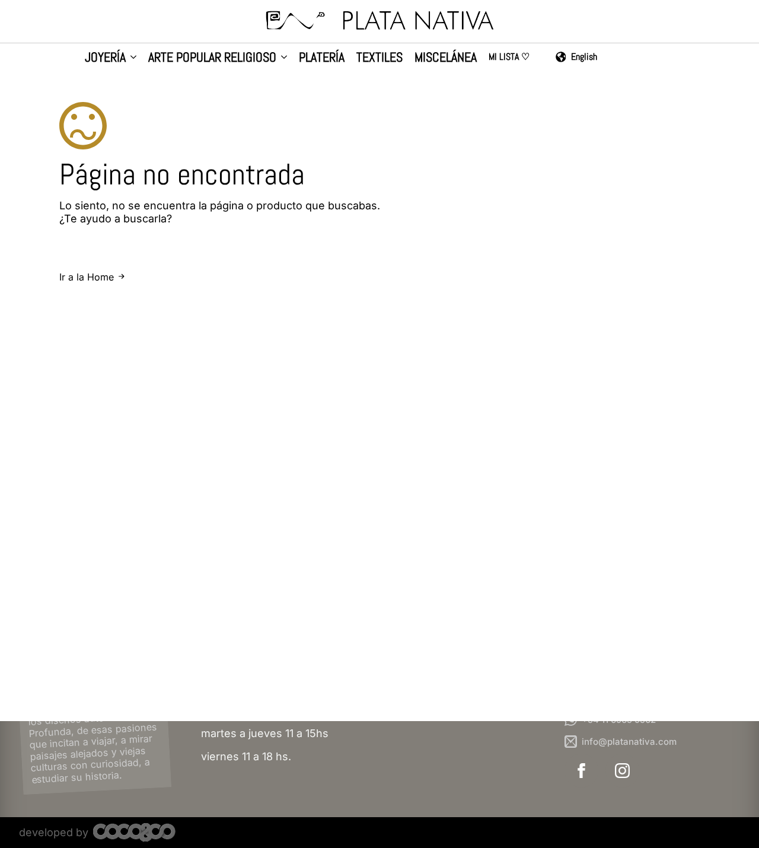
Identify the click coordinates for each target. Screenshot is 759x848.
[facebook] (581, 771)
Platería (322, 57)
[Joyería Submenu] (131, 58)
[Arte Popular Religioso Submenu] (281, 58)
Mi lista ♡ (509, 57)
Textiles (379, 57)
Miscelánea (445, 57)
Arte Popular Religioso (212, 57)
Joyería (105, 57)
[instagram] (622, 771)
